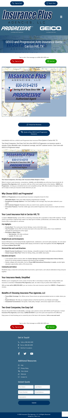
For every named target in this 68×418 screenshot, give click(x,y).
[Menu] (61, 17)
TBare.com (37, 416)
